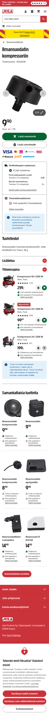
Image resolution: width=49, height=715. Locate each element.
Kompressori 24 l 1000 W (32, 310)
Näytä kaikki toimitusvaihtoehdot (22, 190)
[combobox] (24, 19)
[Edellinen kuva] (6, 93)
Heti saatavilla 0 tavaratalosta (11, 443)
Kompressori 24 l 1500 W (32, 339)
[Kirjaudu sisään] (25, 11)
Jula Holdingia (14, 635)
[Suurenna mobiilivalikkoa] (45, 11)
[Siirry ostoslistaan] (32, 11)
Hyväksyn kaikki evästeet (24, 694)
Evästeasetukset (24, 709)
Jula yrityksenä (11, 598)
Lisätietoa (8, 260)
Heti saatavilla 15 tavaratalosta (31, 296)
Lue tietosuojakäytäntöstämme (25, 686)
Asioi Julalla (9, 589)
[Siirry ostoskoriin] (38, 11)
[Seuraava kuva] (43, 93)
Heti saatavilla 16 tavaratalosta (31, 328)
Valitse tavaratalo (13, 26)
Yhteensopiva (11, 269)
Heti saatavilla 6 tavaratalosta (31, 356)
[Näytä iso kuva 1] (24, 93)
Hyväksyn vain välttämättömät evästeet (24, 701)
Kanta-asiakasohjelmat (15, 607)
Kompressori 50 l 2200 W (32, 279)
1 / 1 (37, 112)
